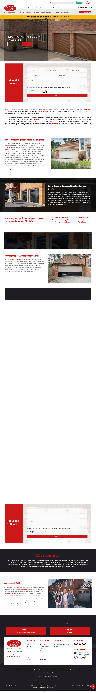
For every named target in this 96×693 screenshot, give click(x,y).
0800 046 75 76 (57, 646)
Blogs (28, 657)
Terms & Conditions (88, 685)
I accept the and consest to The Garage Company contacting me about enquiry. (49, 87)
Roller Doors (43, 648)
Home (28, 644)
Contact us (29, 659)
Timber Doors (43, 655)
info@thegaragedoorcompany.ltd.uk (26, 632)
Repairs (55, 7)
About (21, 7)
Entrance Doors (35, 7)
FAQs (28, 655)
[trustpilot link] (79, 2)
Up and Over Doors (44, 646)
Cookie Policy (76, 685)
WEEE (72, 685)
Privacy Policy (37, 87)
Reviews (28, 648)
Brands (28, 650)
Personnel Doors (44, 652)
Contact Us (27, 44)
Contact (60, 7)
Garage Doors (28, 7)
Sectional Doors (43, 644)
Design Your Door (14, 44)
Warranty (29, 652)
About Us (29, 646)
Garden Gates (43, 659)
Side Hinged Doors (44, 650)
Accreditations (79, 649)
